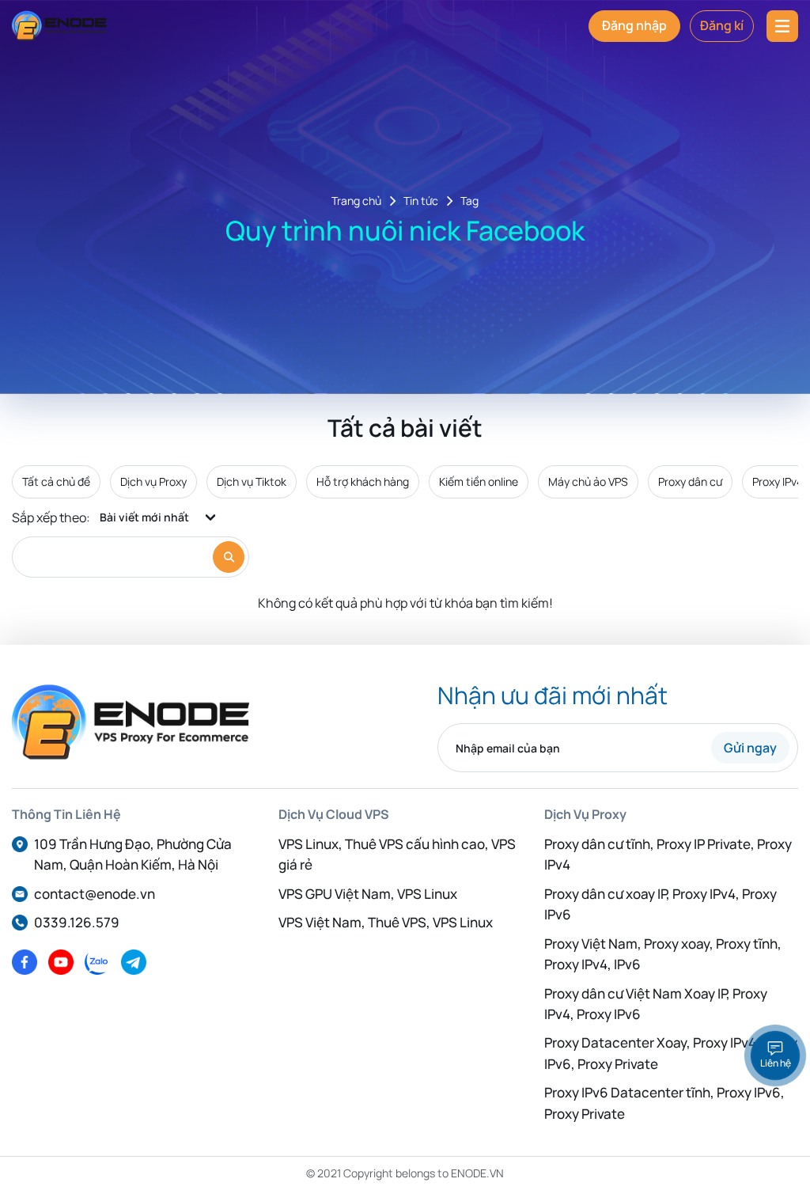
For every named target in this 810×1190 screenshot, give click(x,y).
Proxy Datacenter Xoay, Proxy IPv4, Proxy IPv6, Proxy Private (670, 1052)
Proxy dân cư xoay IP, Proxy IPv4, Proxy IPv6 (660, 904)
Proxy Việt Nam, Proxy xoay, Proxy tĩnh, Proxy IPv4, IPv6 (663, 953)
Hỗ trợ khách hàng (362, 481)
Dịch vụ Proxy (153, 481)
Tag (469, 201)
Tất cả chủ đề (56, 481)
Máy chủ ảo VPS (588, 481)
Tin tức (420, 201)
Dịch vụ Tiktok (251, 481)
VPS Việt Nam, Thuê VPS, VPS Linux (385, 922)
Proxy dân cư (690, 481)
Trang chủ (356, 201)
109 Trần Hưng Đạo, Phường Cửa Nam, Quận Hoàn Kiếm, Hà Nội (133, 854)
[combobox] (159, 517)
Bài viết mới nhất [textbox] (144, 517)
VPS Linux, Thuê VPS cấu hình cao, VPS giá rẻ (397, 854)
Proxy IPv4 (777, 481)
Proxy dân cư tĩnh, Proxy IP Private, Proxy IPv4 (668, 854)
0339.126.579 (76, 922)
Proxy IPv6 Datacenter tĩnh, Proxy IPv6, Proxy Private (664, 1102)
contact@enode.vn (94, 894)
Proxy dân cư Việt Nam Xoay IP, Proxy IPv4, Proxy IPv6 (655, 1003)
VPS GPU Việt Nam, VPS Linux (367, 894)
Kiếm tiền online (478, 481)
